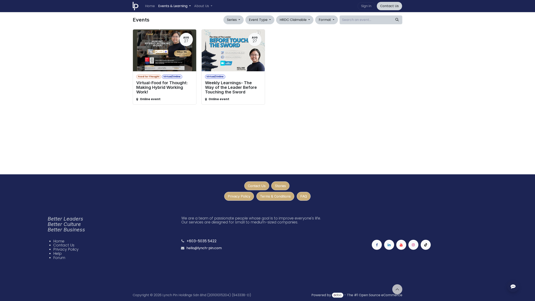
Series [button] (232, 19)
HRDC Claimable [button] (293, 19)
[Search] (397, 19)
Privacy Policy (239, 196)
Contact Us (389, 6)
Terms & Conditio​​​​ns (275, 196)
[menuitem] (150, 6)
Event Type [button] (258, 19)
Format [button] (325, 19)
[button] (397, 289)
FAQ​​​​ (303, 196)
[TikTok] (426, 245)
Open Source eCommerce (380, 295)
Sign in (366, 6)
